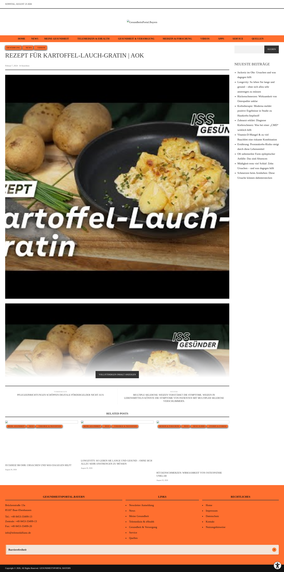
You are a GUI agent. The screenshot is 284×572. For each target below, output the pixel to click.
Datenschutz (212, 516)
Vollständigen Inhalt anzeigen (117, 374)
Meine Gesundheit (56, 38)
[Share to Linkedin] (223, 66)
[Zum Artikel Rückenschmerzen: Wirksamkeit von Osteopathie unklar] (198, 444)
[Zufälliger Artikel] (255, 4)
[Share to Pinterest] (227, 66)
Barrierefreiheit (17, 549)
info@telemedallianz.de (18, 532)
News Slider (199, 426)
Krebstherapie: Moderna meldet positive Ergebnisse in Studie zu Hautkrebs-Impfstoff (254, 110)
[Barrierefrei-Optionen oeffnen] (277, 565)
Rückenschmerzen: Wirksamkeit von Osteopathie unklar (189, 474)
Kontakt (210, 521)
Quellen (258, 38)
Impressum (212, 510)
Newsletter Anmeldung (141, 505)
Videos (205, 38)
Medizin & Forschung (177, 38)
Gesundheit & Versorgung (136, 38)
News (34, 38)
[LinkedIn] (276, 4)
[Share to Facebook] (213, 66)
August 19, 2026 (162, 480)
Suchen (271, 49)
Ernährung (13, 48)
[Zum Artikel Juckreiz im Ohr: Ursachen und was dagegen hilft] (46, 440)
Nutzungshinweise (215, 527)
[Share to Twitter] (218, 66)
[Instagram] (269, 4)
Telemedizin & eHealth (93, 38)
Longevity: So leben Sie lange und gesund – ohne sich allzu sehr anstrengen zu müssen (116, 462)
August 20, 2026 (11, 469)
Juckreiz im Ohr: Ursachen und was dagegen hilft (38, 465)
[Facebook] (262, 4)
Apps (221, 38)
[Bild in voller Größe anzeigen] (36, 440)
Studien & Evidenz (218, 426)
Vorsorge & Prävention (49, 426)
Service (238, 38)
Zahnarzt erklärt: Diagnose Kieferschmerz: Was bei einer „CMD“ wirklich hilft (257, 125)
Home (21, 38)
